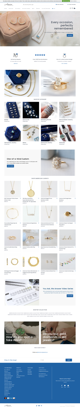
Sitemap (6, 394)
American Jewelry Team (9, 384)
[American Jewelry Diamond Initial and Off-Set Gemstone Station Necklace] (49, 214)
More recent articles (39, 347)
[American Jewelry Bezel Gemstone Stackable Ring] (49, 237)
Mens (33, 8)
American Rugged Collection (62, 313)
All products (18, 369)
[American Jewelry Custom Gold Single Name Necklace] (67, 189)
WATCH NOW (69, 295)
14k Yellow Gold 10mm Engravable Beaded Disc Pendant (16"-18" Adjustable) (29, 200)
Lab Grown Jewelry (26, 8)
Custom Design (7, 372)
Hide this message (66, 1)
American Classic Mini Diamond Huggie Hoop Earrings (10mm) (30, 271)
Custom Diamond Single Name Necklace (30, 223)
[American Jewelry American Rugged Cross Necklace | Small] (49, 189)
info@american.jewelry (43, 371)
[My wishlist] (72, 8)
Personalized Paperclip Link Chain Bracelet (10, 223)
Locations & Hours (42, 369)
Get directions (41, 376)
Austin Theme (62, 406)
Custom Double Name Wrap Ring (10, 247)
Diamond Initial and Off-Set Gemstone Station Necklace (47, 223)
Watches (38, 8)
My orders (30, 371)
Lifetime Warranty (7, 377)
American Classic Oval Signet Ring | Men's (66, 223)
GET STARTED (64, 63)
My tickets (30, 372)
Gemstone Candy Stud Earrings (66, 271)
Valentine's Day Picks (52, 314)
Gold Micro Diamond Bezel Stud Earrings (48, 271)
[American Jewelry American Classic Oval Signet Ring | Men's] (67, 214)
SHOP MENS (26, 85)
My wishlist (30, 374)
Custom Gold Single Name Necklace (65, 199)
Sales (17, 372)
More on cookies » (73, 1)
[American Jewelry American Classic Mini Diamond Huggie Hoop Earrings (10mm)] (31, 261)
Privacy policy (7, 393)
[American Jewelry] (12, 4)
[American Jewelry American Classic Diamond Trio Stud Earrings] (67, 237)
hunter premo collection (46, 316)
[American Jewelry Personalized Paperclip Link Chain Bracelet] (12, 214)
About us (6, 371)
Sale (54, 8)
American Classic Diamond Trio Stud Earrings (66, 247)
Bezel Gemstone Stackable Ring (48, 247)
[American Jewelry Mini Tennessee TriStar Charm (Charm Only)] (12, 189)
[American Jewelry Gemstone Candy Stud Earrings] (67, 261)
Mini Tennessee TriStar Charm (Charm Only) (11, 199)
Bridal (5, 8)
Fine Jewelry (17, 8)
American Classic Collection (31, 313)
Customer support (8, 387)
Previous (4, 29)
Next (76, 29)
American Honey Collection (47, 313)
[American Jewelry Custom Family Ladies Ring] (31, 237)
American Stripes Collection (15, 314)
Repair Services (7, 374)
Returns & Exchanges (8, 375)
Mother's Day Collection (39, 314)
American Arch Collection (16, 313)
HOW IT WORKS (10, 166)
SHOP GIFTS (70, 35)
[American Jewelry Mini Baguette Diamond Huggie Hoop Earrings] (12, 261)
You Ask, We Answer (46, 8)
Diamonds (11, 8)
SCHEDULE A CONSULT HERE (49, 85)
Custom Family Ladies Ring (29, 247)
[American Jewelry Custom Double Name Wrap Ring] (12, 237)
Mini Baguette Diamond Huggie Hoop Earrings (11, 271)
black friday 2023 (63, 314)
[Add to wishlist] (20, 198)
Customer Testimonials (9, 386)
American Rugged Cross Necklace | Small (46, 199)
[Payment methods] (5, 398)
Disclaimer (6, 392)
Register (29, 369)
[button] (70, 8)
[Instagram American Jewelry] (41, 405)
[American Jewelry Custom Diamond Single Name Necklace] (31, 214)
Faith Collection (28, 314)
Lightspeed (72, 406)
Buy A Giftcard (7, 369)
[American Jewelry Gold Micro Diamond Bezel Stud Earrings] (49, 261)
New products (19, 371)
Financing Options (8, 381)
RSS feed (18, 377)
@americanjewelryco (42, 352)
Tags (17, 374)
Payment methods (8, 383)
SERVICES (16, 63)
